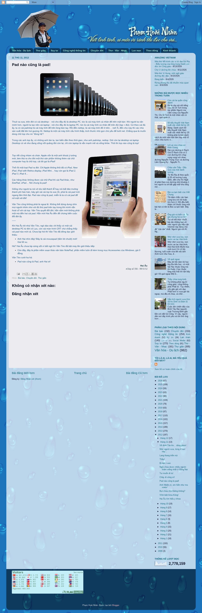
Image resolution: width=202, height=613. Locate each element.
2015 (160, 423)
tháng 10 (164, 504)
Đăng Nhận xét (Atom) (31, 379)
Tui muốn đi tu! (166, 473)
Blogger (115, 605)
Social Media (179, 340)
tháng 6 (164, 519)
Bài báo (21, 278)
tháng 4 (164, 527)
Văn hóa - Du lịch (21, 50)
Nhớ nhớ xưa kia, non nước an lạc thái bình (178, 238)
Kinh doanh (169, 50)
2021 (160, 400)
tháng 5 (164, 523)
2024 (160, 388)
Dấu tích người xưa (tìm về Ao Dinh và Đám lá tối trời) (179, 301)
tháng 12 (164, 438)
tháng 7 (164, 515)
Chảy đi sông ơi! (167, 477)
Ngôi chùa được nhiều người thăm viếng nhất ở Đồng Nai (174, 468)
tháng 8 (164, 511)
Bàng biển (159, 79)
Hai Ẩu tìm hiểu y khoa (170, 499)
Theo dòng (152, 50)
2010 (160, 547)
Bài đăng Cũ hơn (137, 373)
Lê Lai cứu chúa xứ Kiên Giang (177, 146)
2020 (160, 404)
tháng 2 (164, 534)
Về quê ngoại (174, 259)
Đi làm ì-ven (165, 463)
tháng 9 (164, 508)
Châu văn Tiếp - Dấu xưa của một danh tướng (177, 169)
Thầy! (162, 459)
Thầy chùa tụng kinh (177, 279)
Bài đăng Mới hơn (23, 373)
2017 (160, 415)
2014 (160, 427)
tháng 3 (164, 531)
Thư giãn (41, 50)
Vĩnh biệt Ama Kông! (169, 495)
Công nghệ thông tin (74, 50)
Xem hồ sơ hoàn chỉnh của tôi (168, 369)
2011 (160, 543)
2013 (160, 431)
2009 (160, 551)
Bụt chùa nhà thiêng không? (172, 491)
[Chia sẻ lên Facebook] (32, 274)
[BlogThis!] (26, 274)
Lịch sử (164, 341)
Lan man (136, 50)
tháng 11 (164, 442)
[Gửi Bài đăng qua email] (18, 274)
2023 (160, 392)
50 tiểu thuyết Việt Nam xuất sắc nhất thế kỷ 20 (178, 124)
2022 (160, 396)
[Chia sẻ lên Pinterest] (35, 274)
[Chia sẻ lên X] (29, 274)
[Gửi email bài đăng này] (23, 274)
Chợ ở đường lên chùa (165, 70)
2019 (160, 408)
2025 (160, 384)
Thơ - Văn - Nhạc (117, 50)
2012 (160, 435)
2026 (160, 381)
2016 (160, 419)
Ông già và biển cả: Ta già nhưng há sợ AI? (178, 216)
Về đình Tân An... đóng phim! (173, 445)
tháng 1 (164, 538)
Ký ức (170, 337)
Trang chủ (80, 373)
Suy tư (54, 50)
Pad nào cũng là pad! (169, 481)
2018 (160, 412)
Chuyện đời (97, 50)
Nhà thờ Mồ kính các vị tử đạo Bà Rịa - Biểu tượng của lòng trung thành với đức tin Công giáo (172, 63)
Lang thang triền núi (169, 455)
